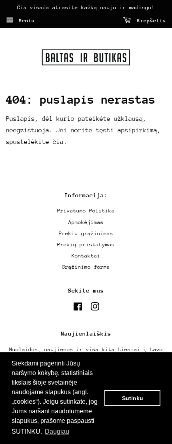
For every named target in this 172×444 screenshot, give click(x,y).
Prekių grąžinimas (86, 233)
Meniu (25, 21)
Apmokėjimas (86, 222)
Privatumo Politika (86, 211)
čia (58, 141)
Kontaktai (86, 256)
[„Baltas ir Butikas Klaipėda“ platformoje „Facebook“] (77, 308)
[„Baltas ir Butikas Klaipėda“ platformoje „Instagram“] (94, 308)
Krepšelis (150, 21)
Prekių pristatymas (86, 245)
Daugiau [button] (57, 431)
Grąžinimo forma (86, 267)
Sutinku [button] (132, 398)
